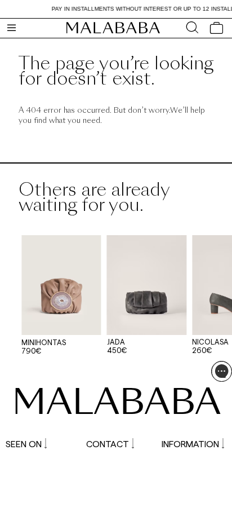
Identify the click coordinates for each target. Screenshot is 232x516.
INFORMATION (190, 443)
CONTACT (107, 443)
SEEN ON (24, 443)
